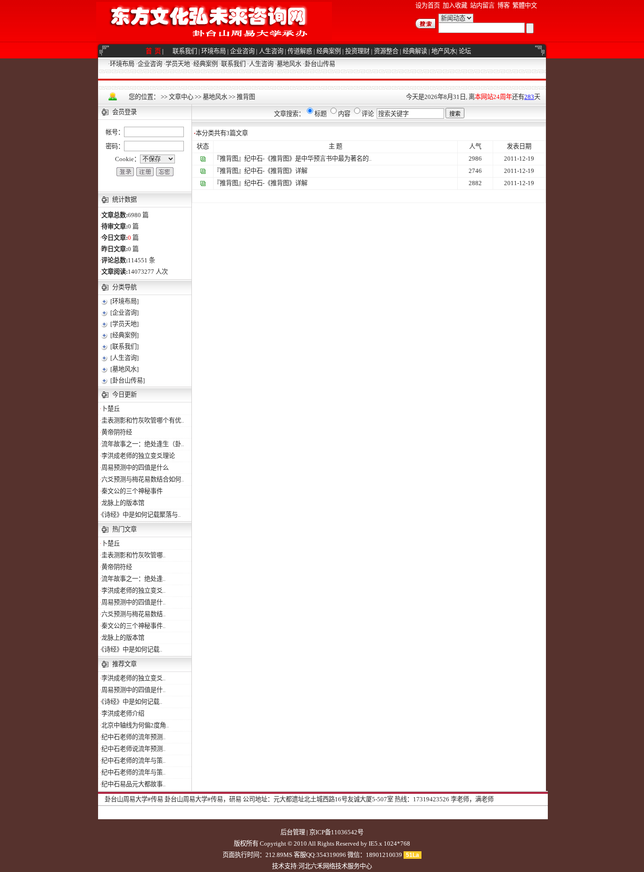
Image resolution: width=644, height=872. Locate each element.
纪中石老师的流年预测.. (133, 737)
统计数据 (124, 199)
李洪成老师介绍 (122, 713)
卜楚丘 (110, 408)
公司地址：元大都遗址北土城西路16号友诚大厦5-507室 (318, 799)
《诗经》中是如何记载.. (131, 649)
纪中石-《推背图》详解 (275, 170)
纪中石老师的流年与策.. (133, 760)
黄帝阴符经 (116, 432)
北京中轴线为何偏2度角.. (135, 725)
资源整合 (386, 51)
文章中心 (181, 96)
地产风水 (443, 51)
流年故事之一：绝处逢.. (133, 578)
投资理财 (357, 51)
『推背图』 (229, 158)
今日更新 (124, 394)
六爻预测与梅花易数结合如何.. (142, 479)
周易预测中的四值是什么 (135, 467)
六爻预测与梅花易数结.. (133, 614)
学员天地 (177, 63)
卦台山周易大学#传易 (134, 799)
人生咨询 (271, 51)
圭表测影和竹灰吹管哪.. (133, 555)
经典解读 (415, 51)
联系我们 (185, 51)
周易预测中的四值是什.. (133, 602)
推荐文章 (124, 664)
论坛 (465, 51)
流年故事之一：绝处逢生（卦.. (142, 444)
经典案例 (328, 51)
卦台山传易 (320, 63)
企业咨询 (242, 51)
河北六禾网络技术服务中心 (335, 866)
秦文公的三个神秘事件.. (133, 625)
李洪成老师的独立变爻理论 (138, 455)
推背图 (246, 96)
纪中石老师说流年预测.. (133, 748)
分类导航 (124, 287)
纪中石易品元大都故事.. (133, 784)
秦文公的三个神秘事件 (132, 491)
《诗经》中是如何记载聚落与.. (141, 514)
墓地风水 (289, 63)
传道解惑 (300, 51)
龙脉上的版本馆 (122, 502)
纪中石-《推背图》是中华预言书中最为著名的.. (308, 158)
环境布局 (213, 51)
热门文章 (124, 529)
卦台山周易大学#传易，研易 (203, 799)
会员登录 (124, 111)
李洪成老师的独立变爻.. (133, 590)
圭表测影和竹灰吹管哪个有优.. (142, 420)
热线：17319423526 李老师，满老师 (444, 799)
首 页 (154, 51)
